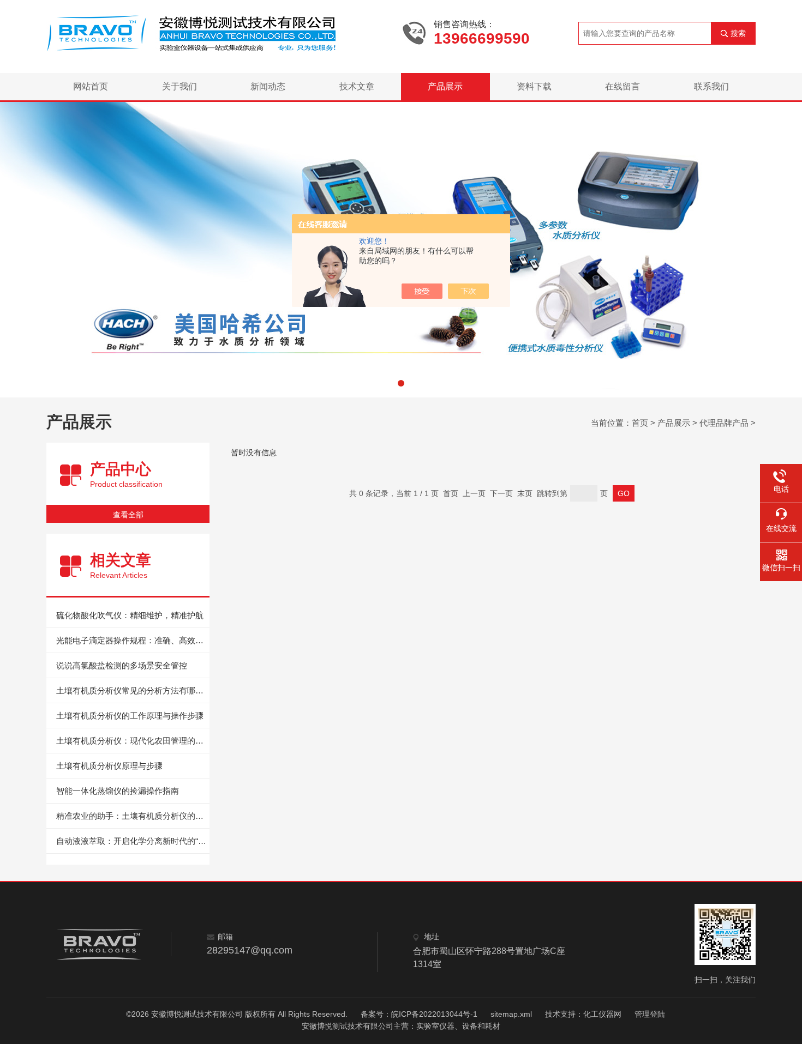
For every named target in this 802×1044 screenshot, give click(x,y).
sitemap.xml (511, 1014)
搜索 (738, 33)
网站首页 (90, 86)
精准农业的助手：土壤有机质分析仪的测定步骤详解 (133, 815)
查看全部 (128, 514)
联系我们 (711, 86)
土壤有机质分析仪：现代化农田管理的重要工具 (133, 740)
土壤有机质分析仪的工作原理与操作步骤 (130, 715)
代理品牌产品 (724, 422)
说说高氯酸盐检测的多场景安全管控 (121, 665)
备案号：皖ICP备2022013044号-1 (419, 1014)
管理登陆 (650, 1014)
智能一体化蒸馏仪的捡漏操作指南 (117, 790)
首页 (640, 422)
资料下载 (534, 86)
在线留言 (622, 86)
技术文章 (356, 86)
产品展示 (445, 86)
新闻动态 (267, 86)
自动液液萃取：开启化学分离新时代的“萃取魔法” (133, 841)
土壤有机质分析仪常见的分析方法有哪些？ (133, 690)
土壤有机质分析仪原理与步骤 (109, 765)
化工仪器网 (602, 1014)
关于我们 (179, 86)
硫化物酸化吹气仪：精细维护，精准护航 (130, 615)
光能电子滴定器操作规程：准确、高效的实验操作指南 (133, 640)
